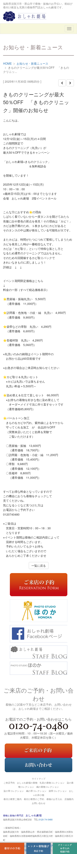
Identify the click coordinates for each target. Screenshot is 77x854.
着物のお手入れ (54, 799)
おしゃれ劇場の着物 (27, 782)
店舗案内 (69, 799)
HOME (7, 63)
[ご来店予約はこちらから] (38, 750)
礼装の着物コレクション (52, 782)
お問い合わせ (38, 803)
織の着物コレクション (47, 786)
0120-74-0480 (46, 819)
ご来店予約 (9, 782)
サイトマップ (38, 778)
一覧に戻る (38, 565)
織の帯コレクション (36, 790)
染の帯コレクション (13, 790)
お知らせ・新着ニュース (32, 63)
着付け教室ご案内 (12, 799)
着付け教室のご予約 (34, 799)
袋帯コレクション (58, 790)
